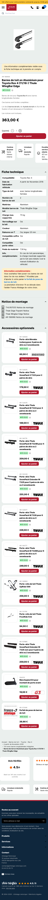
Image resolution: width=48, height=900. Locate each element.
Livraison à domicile (28, 149)
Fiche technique (13, 172)
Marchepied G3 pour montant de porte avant (30, 681)
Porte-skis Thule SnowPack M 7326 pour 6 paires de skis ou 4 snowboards (31, 516)
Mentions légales (35, 894)
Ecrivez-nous (9, 874)
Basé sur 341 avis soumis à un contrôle (15, 776)
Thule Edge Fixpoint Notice (17, 311)
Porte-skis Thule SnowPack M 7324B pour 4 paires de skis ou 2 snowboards (31, 445)
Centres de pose (10, 148)
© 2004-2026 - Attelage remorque (15, 894)
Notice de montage (15, 301)
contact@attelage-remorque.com (14, 866)
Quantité (5, 131)
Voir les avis (10, 888)
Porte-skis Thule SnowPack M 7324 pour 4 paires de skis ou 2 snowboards (31, 409)
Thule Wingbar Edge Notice (17, 314)
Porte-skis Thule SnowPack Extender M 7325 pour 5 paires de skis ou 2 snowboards (31, 481)
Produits (6, 836)
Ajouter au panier (24, 136)
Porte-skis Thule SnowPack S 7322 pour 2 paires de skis (30, 375)
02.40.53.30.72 (7, 868)
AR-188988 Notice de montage (19, 317)
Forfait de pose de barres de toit (30, 711)
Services (6, 841)
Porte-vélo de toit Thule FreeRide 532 (30, 615)
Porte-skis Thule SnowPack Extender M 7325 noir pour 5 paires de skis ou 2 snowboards (31, 648)
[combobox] (24, 13)
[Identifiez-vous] (37, 7)
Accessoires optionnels (18, 328)
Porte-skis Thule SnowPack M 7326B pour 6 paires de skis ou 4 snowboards (31, 552)
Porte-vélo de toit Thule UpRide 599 (30, 585)
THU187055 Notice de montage (19, 307)
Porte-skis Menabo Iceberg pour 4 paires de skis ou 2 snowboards (30, 342)
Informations (8, 847)
